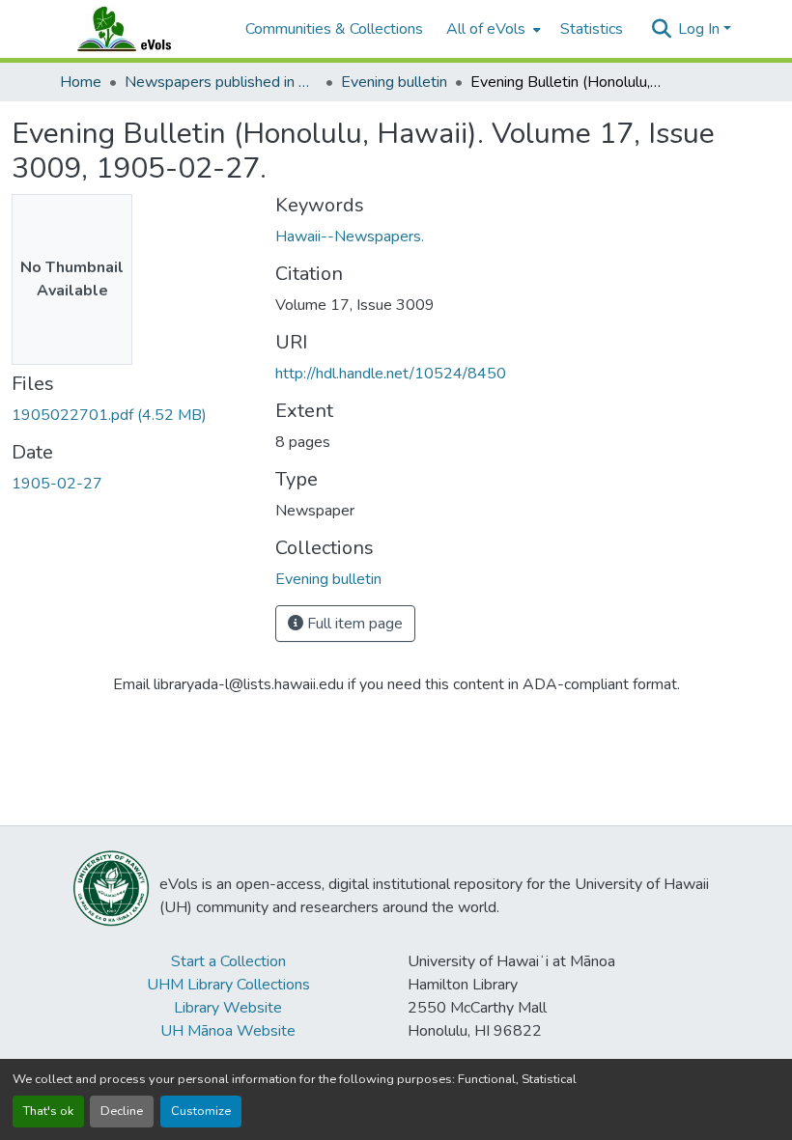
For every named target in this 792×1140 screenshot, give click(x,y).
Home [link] (80, 82)
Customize (201, 1111)
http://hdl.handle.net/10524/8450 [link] (390, 373)
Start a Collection (228, 961)
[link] (132, 415)
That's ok (48, 1111)
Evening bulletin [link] (394, 82)
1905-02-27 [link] (57, 483)
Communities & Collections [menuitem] (334, 29)
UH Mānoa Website (228, 1031)
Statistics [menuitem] (591, 29)
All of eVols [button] (485, 29)
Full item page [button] (353, 623)
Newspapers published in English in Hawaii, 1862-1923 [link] (221, 82)
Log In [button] (700, 29)
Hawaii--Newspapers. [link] (349, 236)
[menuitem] (491, 29)
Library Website (228, 1007)
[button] (143, 29)
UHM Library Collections (228, 984)
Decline (121, 1111)
